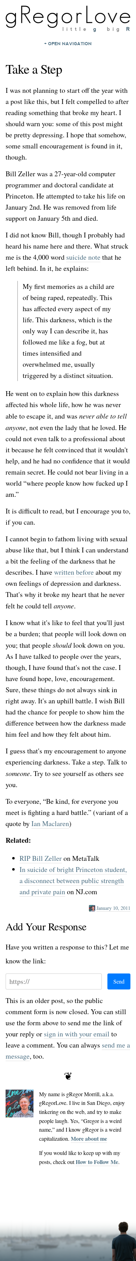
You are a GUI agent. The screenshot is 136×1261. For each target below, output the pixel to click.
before (85, 572)
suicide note (83, 257)
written (64, 572)
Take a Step (34, 69)
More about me (89, 1138)
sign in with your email (76, 1033)
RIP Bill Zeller (41, 858)
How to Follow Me (97, 1162)
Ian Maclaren (50, 823)
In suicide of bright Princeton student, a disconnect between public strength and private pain (73, 880)
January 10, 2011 (113, 908)
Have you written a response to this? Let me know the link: (67, 953)
